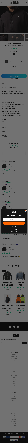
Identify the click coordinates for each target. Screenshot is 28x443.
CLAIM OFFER (14, 223)
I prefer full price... (14, 226)
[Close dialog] (25, 210)
